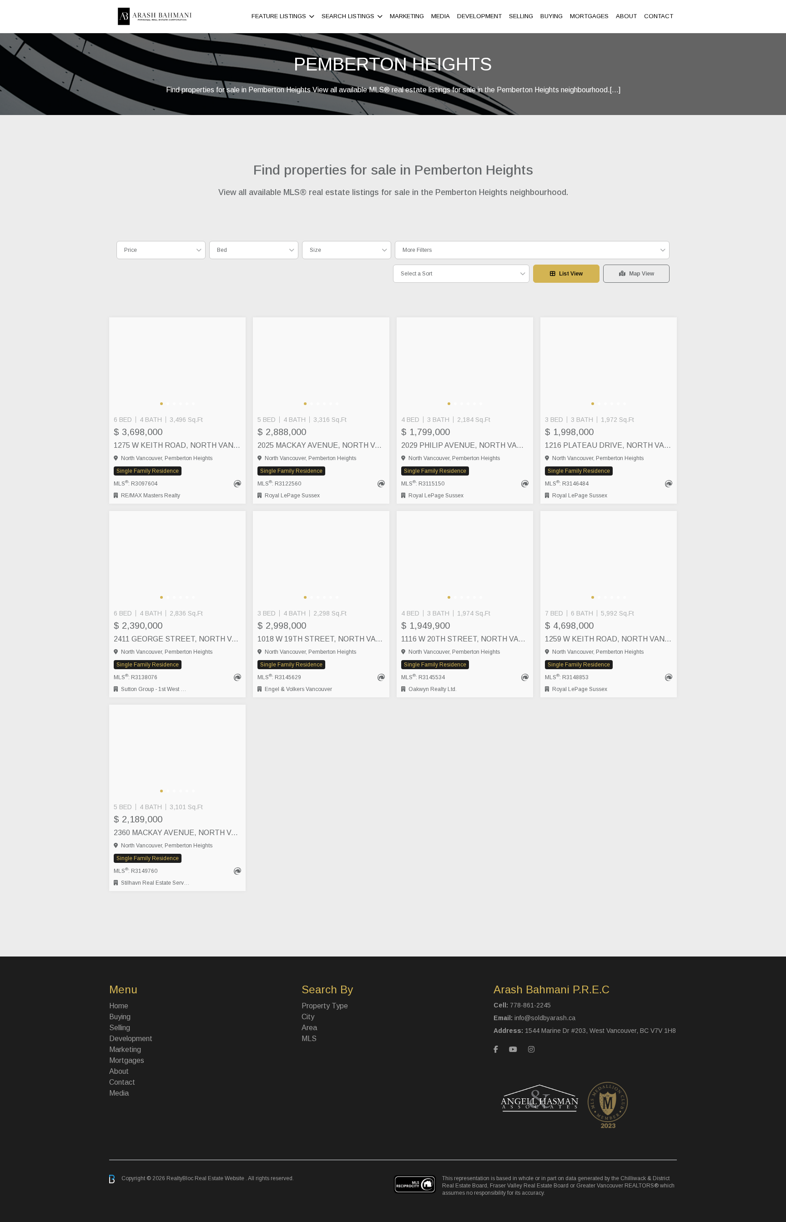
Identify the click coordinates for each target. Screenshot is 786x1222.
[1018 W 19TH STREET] (321, 558)
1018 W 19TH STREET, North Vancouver (321, 639)
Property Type (325, 1006)
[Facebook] (496, 1049)
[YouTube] (513, 1049)
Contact (658, 16)
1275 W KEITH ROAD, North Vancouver (177, 445)
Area (309, 1028)
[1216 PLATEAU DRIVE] (608, 364)
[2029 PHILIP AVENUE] (465, 364)
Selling (521, 16)
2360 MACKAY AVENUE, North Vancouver (177, 832)
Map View (641, 273)
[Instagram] (531, 1049)
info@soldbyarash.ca (544, 1018)
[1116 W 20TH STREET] (465, 558)
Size (315, 250)
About (626, 16)
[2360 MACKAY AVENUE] (177, 752)
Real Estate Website (220, 1179)
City (308, 1017)
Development (479, 16)
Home (118, 1006)
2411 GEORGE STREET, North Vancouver (177, 639)
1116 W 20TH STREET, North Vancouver (465, 639)
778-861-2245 (530, 1005)
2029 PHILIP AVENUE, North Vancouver (465, 445)
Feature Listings (279, 16)
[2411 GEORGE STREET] (177, 558)
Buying (551, 16)
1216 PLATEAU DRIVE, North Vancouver (608, 445)
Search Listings (348, 16)
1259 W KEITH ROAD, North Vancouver (608, 639)
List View (571, 273)
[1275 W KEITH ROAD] (177, 364)
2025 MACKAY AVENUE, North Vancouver (321, 445)
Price (130, 250)
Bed (222, 250)
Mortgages (589, 16)
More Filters (417, 250)
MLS (309, 1038)
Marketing (407, 16)
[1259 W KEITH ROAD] (608, 558)
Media (440, 16)
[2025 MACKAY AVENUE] (321, 364)
